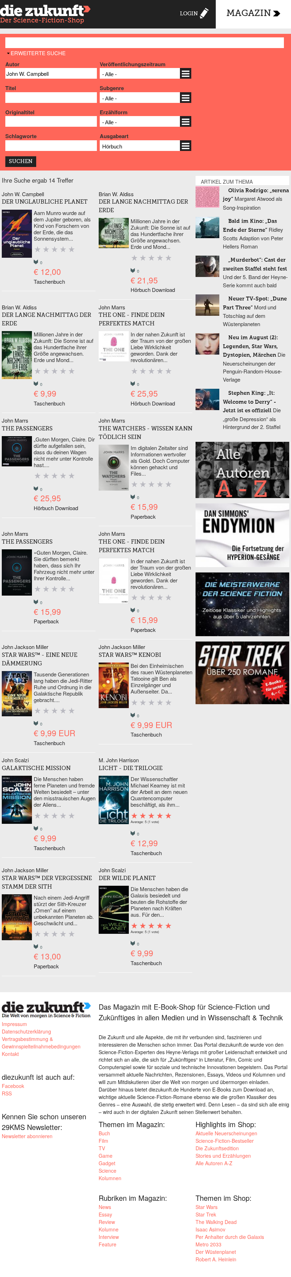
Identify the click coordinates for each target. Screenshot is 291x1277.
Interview (109, 1236)
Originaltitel (19, 112)
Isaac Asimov (210, 1229)
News (105, 1206)
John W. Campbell (23, 194)
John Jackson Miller (25, 646)
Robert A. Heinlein (216, 1259)
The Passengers (27, 429)
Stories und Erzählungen (223, 1155)
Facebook (13, 1085)
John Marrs (112, 307)
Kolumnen (110, 1178)
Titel (10, 88)
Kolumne (109, 1229)
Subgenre (112, 88)
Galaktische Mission (36, 768)
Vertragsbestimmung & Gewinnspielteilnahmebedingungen (41, 1042)
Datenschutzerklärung (26, 1031)
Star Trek (206, 1214)
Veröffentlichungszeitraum (132, 64)
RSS (7, 1093)
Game (105, 1155)
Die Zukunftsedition (217, 1148)
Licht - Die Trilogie (131, 768)
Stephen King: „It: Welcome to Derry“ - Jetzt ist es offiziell (249, 402)
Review (107, 1221)
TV (102, 1148)
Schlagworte (21, 136)
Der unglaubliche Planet (45, 202)
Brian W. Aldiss (116, 194)
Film (103, 1140)
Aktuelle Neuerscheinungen (226, 1133)
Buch (104, 1133)
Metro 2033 (208, 1244)
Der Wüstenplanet (216, 1251)
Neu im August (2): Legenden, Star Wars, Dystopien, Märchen (250, 346)
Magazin (248, 13)
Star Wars (207, 1206)
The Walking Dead (216, 1221)
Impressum (14, 1023)
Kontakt (10, 1053)
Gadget (107, 1163)
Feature (107, 1244)
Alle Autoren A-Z (214, 1163)
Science (107, 1170)
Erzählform (113, 112)
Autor (12, 64)
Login (189, 13)
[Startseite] (45, 15)
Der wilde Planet (127, 878)
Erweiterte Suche (38, 53)
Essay (105, 1214)
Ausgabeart (114, 136)
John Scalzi (15, 760)
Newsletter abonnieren (27, 1136)
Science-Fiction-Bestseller (225, 1140)
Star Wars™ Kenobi (130, 655)
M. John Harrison (119, 760)
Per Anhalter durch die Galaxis (230, 1236)
